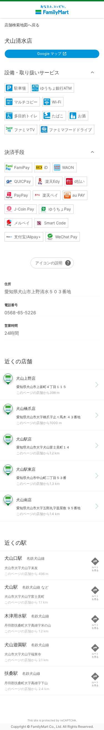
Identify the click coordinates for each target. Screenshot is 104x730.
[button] (52, 72)
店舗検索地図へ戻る (21, 24)
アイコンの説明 (53, 263)
